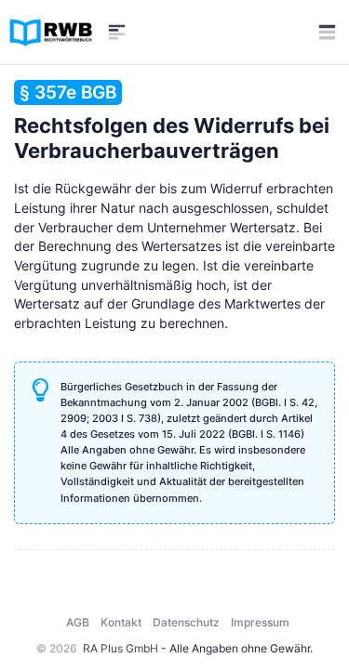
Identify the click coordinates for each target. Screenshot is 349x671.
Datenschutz (186, 622)
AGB (77, 622)
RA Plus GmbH (120, 648)
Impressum (260, 622)
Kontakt (121, 622)
